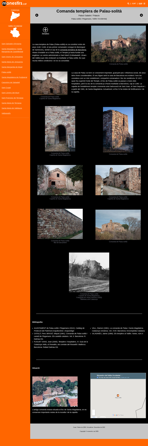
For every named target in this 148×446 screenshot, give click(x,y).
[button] (144, 3)
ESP (140, 4)
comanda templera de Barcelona (73, 50)
